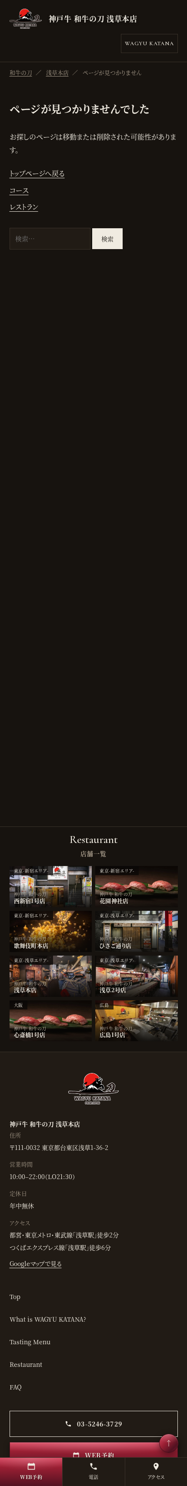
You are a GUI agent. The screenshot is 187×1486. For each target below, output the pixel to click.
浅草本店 (57, 72)
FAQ (16, 1387)
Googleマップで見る (36, 1263)
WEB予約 (98, 1455)
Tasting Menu (30, 1341)
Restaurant (26, 1364)
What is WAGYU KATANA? (48, 1319)
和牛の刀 (21, 72)
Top (15, 1296)
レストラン (24, 207)
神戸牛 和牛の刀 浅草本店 (93, 18)
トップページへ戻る (37, 173)
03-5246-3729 (98, 1423)
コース (19, 190)
